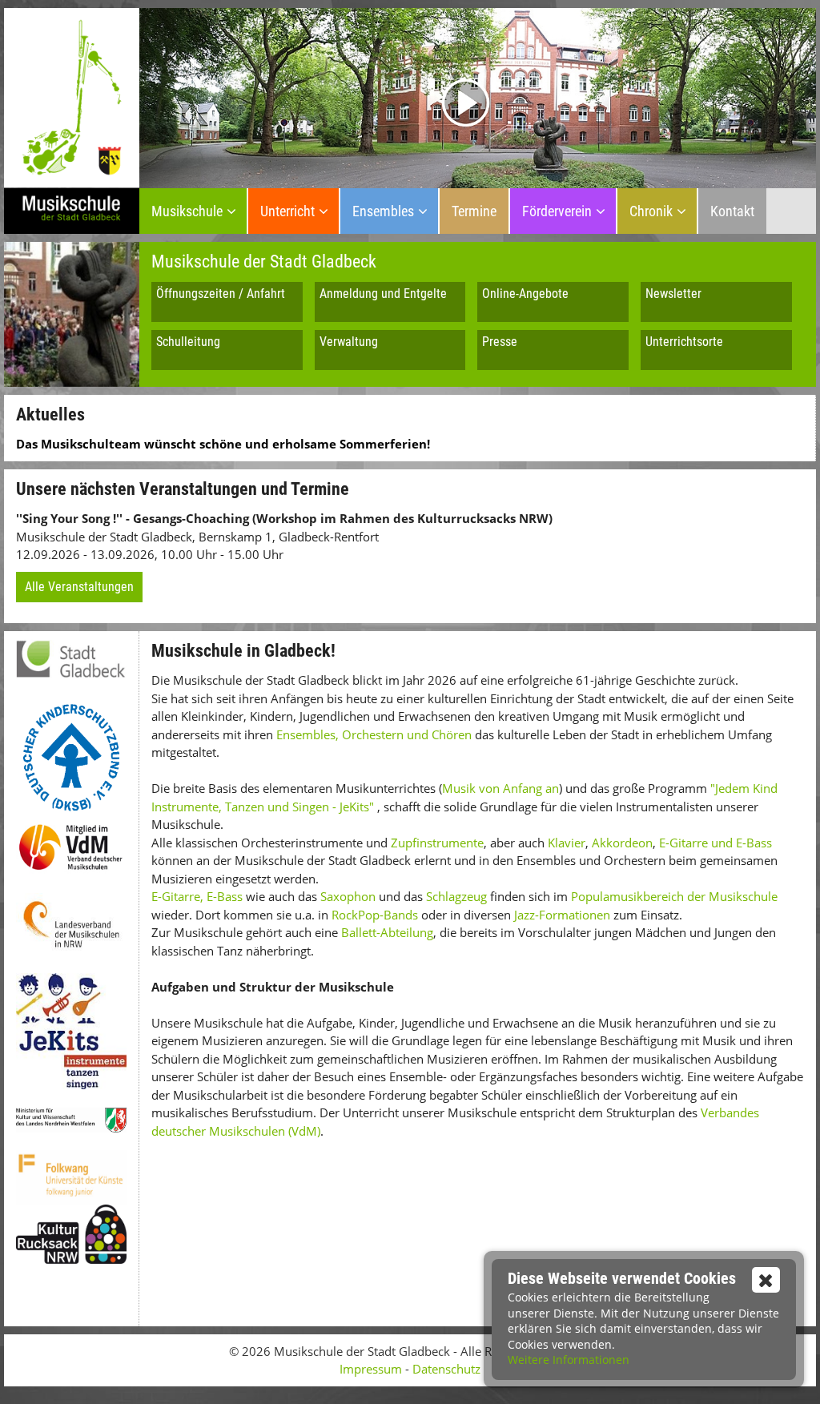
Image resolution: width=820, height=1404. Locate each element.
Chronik (651, 211)
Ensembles (383, 211)
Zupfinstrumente (437, 843)
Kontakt (732, 211)
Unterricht (287, 211)
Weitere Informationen (568, 1359)
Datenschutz (446, 1369)
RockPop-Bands (375, 915)
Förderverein (557, 211)
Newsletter (673, 293)
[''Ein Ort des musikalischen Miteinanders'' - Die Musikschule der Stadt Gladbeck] (477, 96)
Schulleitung (188, 341)
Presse (499, 341)
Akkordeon (621, 843)
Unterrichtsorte (684, 341)
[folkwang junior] (71, 1177)
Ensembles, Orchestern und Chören (374, 734)
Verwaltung (349, 341)
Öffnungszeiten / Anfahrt (220, 293)
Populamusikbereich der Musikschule (674, 896)
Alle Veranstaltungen (79, 586)
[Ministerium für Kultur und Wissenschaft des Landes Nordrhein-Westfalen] (71, 1120)
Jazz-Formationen (562, 915)
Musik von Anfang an (500, 788)
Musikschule (187, 211)
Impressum (371, 1369)
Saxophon (348, 896)
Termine (474, 211)
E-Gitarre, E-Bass (197, 896)
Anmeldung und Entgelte (383, 293)
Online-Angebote (525, 293)
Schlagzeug (456, 896)
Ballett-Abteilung (387, 932)
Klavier (566, 843)
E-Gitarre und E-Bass (715, 843)
